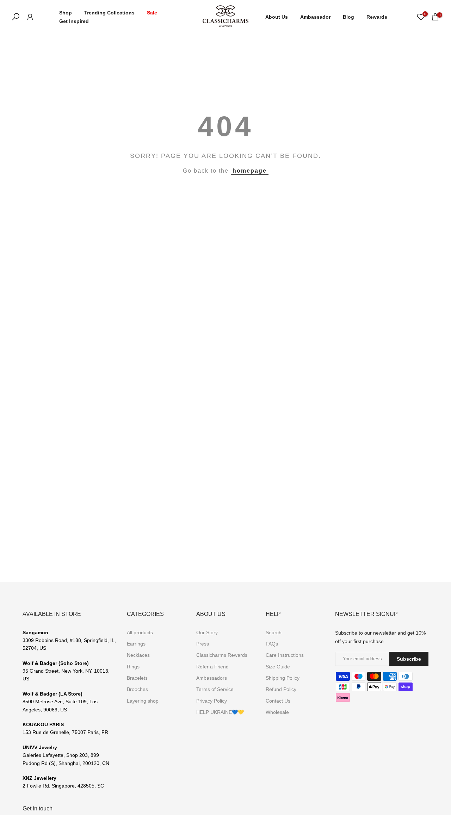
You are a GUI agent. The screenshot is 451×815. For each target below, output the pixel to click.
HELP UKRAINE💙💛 (220, 712)
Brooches (137, 689)
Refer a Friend (212, 666)
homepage (250, 171)
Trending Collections (109, 13)
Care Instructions (285, 655)
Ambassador (315, 17)
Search (274, 632)
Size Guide (278, 666)
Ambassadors (211, 678)
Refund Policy (281, 689)
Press (202, 644)
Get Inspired (74, 21)
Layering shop (143, 701)
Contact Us (278, 701)
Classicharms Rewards (221, 655)
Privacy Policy (211, 701)
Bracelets (137, 678)
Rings (133, 666)
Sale (152, 13)
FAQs (272, 644)
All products (140, 632)
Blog (348, 17)
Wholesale (277, 712)
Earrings (136, 644)
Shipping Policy (282, 678)
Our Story (207, 632)
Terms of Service (215, 689)
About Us (276, 17)
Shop (65, 13)
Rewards (376, 17)
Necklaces (138, 655)
